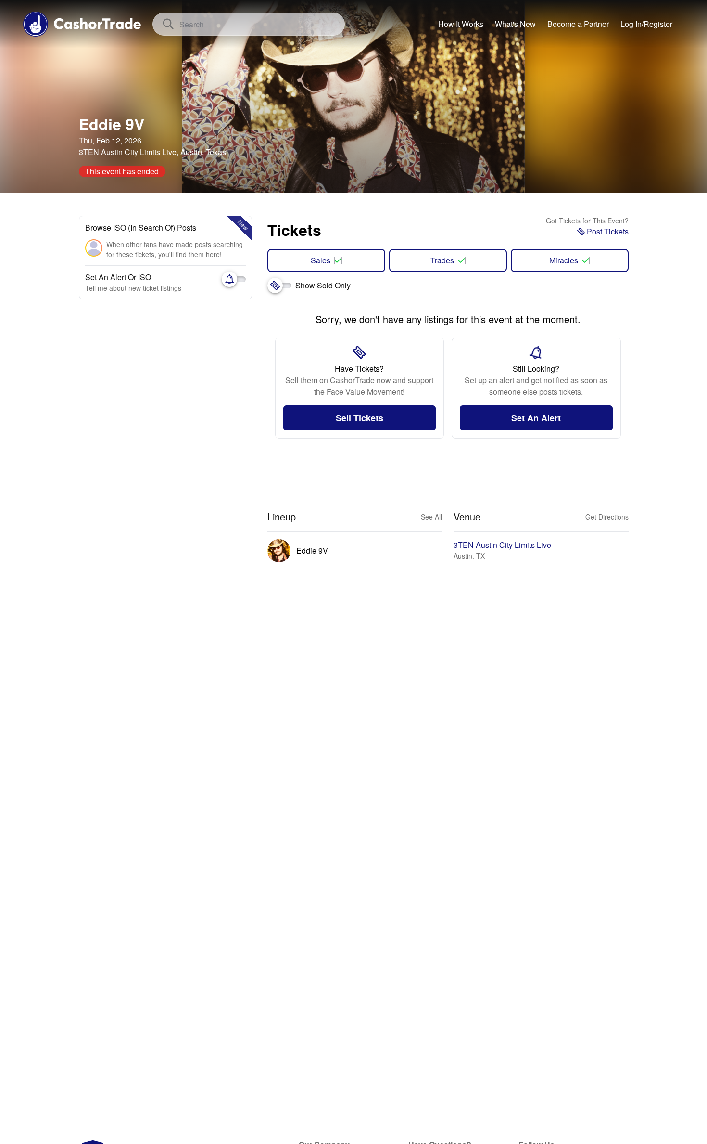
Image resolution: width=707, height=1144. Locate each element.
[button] (646, 24)
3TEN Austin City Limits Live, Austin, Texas (152, 151)
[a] (578, 24)
